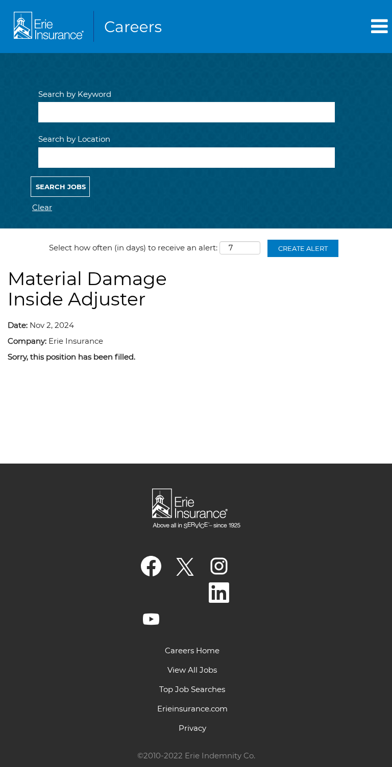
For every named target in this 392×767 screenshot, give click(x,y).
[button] (326, 26)
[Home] (90, 26)
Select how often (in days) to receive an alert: (133, 247)
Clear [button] (42, 207)
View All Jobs (192, 670)
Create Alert (303, 248)
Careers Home (192, 650)
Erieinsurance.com (192, 708)
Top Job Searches (192, 689)
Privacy (192, 728)
